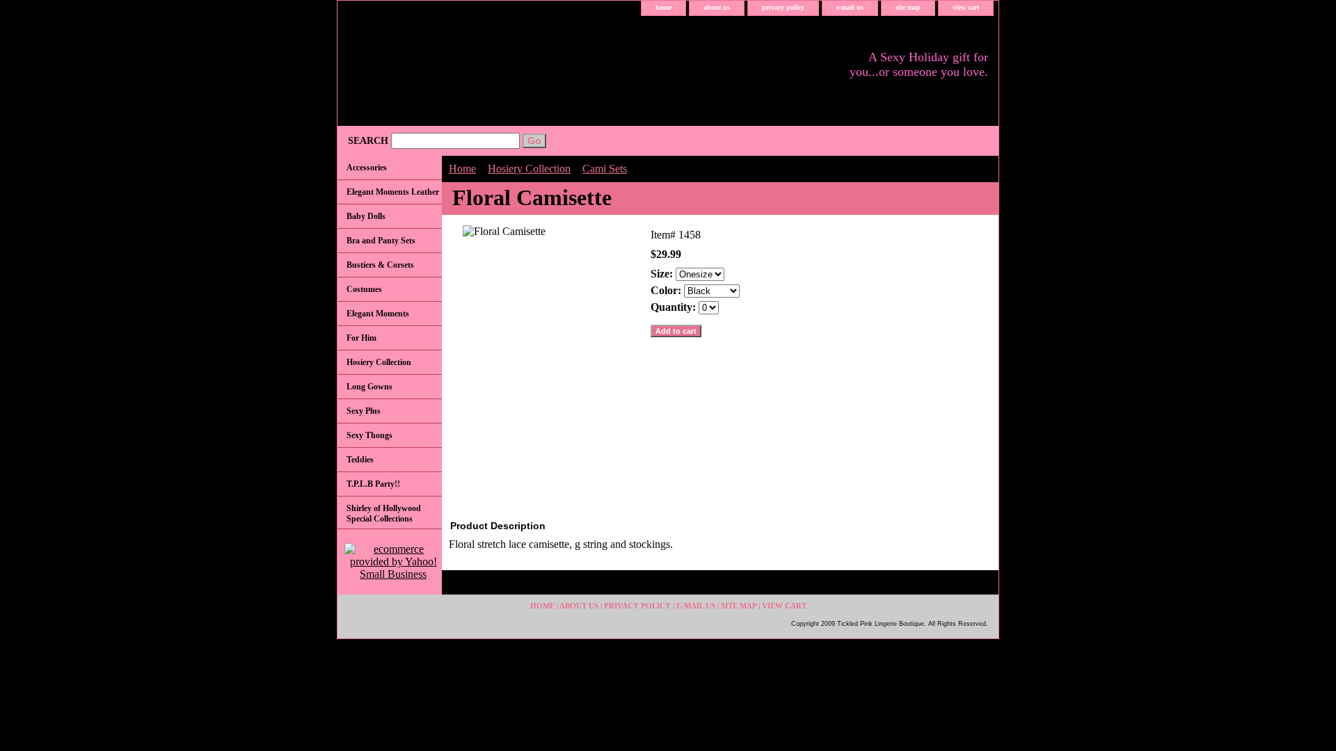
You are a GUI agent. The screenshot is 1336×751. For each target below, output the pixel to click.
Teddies (360, 460)
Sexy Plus (364, 411)
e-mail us (850, 7)
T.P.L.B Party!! (373, 484)
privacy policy (783, 7)
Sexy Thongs (369, 435)
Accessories (367, 167)
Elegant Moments (378, 313)
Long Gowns (369, 386)
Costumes (364, 289)
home (663, 7)
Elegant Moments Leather (393, 192)
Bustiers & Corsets (380, 265)
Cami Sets (604, 169)
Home (462, 169)
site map (908, 7)
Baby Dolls (366, 216)
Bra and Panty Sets (381, 240)
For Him (361, 338)
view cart (966, 7)
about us (716, 7)
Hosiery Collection (529, 169)
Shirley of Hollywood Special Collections (384, 513)
